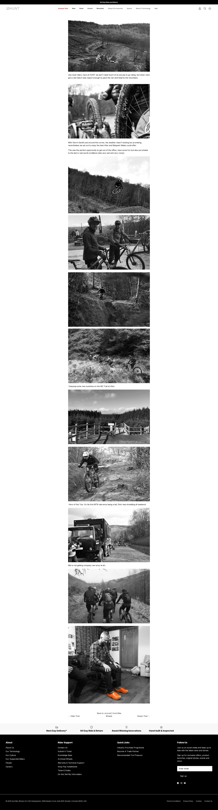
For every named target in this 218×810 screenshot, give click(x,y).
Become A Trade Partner (128, 751)
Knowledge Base (65, 755)
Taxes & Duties (64, 770)
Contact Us (62, 747)
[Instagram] (181, 783)
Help (156, 8)
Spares (129, 8)
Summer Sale (63, 8)
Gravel (90, 8)
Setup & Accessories (115, 8)
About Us (10, 747)
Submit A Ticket (65, 751)
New (73, 8)
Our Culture (11, 755)
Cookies (199, 801)
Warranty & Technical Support (71, 763)
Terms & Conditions (174, 801)
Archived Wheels (65, 759)
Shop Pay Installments (67, 767)
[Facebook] (178, 783)
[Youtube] (185, 783)
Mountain (100, 8)
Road (81, 8)
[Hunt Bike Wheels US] (13, 8)
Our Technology (13, 751)
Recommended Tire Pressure (129, 755)
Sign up (183, 776)
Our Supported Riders (15, 759)
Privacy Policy (188, 801)
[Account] (199, 8)
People (9, 763)
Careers (9, 767)
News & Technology (143, 8)
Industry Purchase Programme (130, 747)
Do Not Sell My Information (70, 774)
